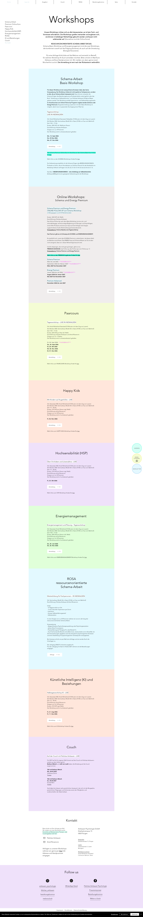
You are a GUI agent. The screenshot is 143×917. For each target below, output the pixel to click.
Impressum (60, 910)
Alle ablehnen (124, 914)
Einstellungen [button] (114, 914)
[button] (116, 2)
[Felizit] (44, 838)
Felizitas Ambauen (53, 838)
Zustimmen (135, 914)
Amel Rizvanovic (53, 842)
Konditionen (69, 910)
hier (78, 159)
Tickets (49, 784)
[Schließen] (141, 914)
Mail (60, 851)
